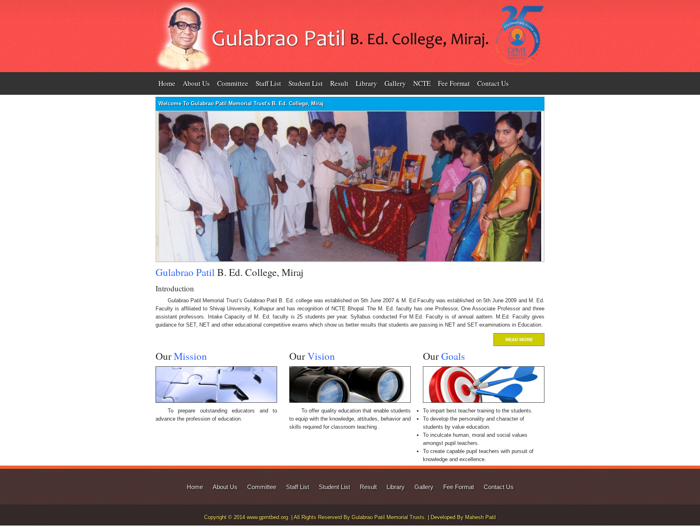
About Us (196, 83)
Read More (519, 339)
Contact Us (493, 83)
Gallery (395, 83)
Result (339, 83)
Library (366, 83)
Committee (232, 83)
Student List (305, 83)
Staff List (268, 83)
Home (166, 83)
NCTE (422, 83)
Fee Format (454, 83)
